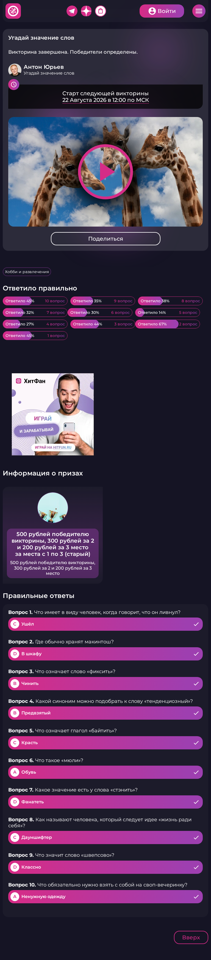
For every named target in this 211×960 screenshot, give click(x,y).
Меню (199, 11)
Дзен (86, 11)
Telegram (72, 11)
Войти (167, 11)
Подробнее (105, 97)
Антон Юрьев (44, 67)
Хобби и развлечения (27, 271)
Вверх (191, 937)
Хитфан (13, 11)
